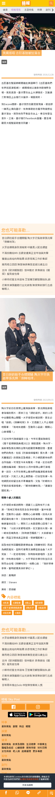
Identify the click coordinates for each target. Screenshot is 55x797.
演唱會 (17, 602)
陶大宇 (30, 607)
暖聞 (28, 726)
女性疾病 (6, 751)
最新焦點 (6, 726)
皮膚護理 (26, 751)
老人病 (16, 751)
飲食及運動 (18, 744)
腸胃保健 (31, 747)
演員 (18, 612)
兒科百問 (42, 747)
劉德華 (39, 602)
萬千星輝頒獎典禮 (13, 607)
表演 (6, 602)
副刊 (48, 10)
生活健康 (31, 744)
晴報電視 (16, 10)
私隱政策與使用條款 (29, 779)
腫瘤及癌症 (7, 747)
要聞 (15, 726)
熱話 (21, 726)
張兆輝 (7, 612)
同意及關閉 (27, 784)
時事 (39, 10)
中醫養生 (42, 744)
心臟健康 (19, 747)
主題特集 (29, 10)
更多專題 (37, 751)
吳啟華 (42, 607)
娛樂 (4, 61)
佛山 (28, 602)
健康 (5, 10)
